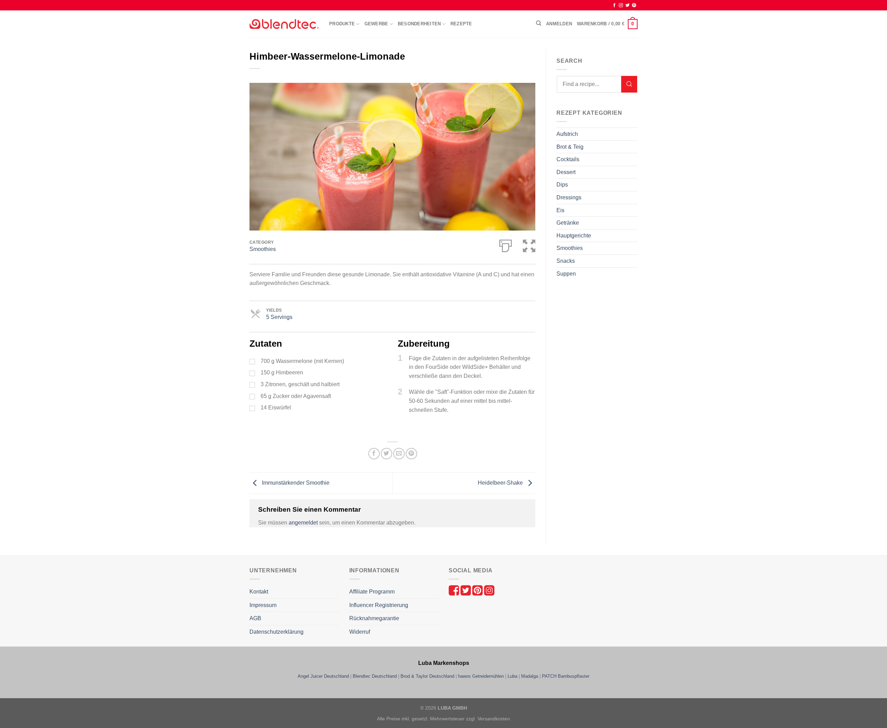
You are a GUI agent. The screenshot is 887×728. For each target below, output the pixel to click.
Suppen (566, 274)
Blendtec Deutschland (375, 676)
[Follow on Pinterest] (634, 5)
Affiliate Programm (372, 592)
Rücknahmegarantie (374, 618)
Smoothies (262, 249)
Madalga (529, 676)
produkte (342, 23)
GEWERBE (376, 23)
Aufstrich (567, 134)
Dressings (568, 197)
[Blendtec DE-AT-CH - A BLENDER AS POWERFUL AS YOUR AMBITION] (284, 24)
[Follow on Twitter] (627, 5)
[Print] (505, 244)
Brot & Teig (569, 147)
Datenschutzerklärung (276, 632)
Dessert (566, 172)
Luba (512, 676)
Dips (562, 185)
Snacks (565, 261)
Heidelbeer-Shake (501, 483)
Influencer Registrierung (378, 605)
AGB (255, 618)
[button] (529, 244)
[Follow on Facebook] (614, 5)
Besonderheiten (419, 23)
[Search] (629, 84)
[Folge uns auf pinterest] (478, 590)
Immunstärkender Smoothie (295, 483)
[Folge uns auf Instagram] (489, 590)
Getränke (567, 223)
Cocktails (567, 159)
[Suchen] (538, 23)
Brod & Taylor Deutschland (427, 676)
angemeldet (303, 523)
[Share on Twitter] (386, 453)
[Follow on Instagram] (621, 5)
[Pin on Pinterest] (411, 453)
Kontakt (258, 592)
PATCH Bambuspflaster (565, 676)
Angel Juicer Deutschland (323, 676)
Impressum (262, 605)
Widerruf (359, 632)
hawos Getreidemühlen (481, 676)
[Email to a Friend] (399, 453)
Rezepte (461, 23)
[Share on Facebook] (374, 453)
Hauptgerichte (573, 236)
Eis (560, 210)
